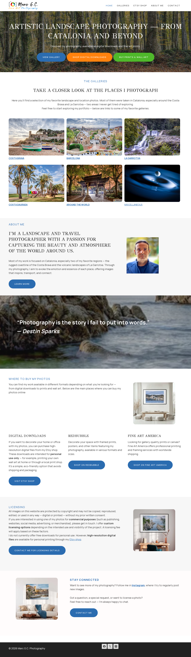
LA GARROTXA (132, 158)
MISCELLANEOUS (133, 204)
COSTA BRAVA (16, 158)
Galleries (123, 5)
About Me (157, 5)
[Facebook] (104, 646)
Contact (174, 5)
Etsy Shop (140, 5)
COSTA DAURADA (18, 204)
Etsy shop (75, 539)
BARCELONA (73, 158)
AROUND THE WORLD (78, 204)
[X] (110, 646)
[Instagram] (115, 646)
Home (109, 5)
